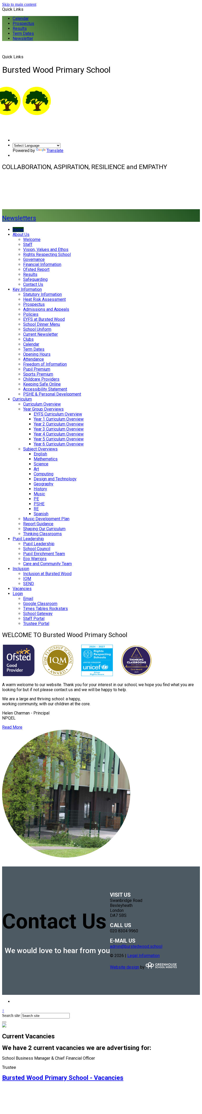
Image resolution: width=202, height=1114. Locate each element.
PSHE (39, 503)
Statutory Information (42, 294)
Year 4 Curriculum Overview (59, 434)
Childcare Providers (41, 379)
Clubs (28, 339)
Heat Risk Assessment (44, 299)
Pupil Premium (36, 369)
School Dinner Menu (41, 324)
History (40, 488)
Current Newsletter (40, 334)
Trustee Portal (36, 623)
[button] (25, 56)
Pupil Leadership (28, 538)
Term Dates (23, 33)
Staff (27, 244)
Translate (55, 150)
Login (18, 593)
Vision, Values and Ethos (45, 249)
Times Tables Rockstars (45, 608)
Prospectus (23, 23)
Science (41, 463)
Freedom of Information (45, 364)
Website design (124, 967)
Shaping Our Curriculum (44, 528)
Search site (11, 1015)
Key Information (27, 289)
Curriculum (22, 399)
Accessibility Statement (45, 389)
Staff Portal (33, 618)
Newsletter (23, 38)
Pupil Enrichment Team (44, 553)
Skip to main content (19, 4)
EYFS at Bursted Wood (44, 319)
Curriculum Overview (42, 404)
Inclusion (21, 568)
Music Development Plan (46, 518)
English (40, 453)
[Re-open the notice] (4, 1022)
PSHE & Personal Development (52, 394)
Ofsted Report (36, 269)
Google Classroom (40, 603)
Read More (12, 727)
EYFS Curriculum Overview (58, 414)
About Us (21, 234)
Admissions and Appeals (46, 309)
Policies (30, 314)
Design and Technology (55, 478)
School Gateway (38, 613)
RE (36, 508)
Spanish (41, 513)
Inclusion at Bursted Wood (47, 573)
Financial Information (42, 264)
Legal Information (143, 955)
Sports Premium (38, 374)
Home (18, 229)
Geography (43, 483)
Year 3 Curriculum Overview (59, 429)
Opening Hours (36, 354)
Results (20, 28)
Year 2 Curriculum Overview (59, 424)
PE (36, 498)
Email (28, 598)
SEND (28, 583)
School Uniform (37, 329)
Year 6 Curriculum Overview (59, 444)
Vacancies (22, 588)
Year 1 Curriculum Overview (59, 419)
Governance (34, 259)
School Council (36, 548)
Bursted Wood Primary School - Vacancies (62, 1077)
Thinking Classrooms (42, 533)
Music (39, 493)
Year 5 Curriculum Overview (59, 439)
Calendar (21, 18)
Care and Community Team (47, 563)
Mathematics (46, 458)
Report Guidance (38, 523)
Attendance (33, 359)
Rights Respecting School (47, 254)
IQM (27, 578)
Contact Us (33, 284)
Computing (43, 473)
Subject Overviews (40, 448)
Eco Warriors (35, 558)
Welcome (32, 239)
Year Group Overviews (43, 409)
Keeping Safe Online (42, 384)
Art (36, 468)
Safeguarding (35, 279)
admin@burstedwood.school (136, 946)
